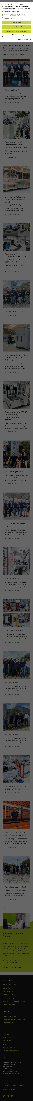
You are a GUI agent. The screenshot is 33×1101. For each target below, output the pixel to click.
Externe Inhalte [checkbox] (8, 18)
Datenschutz (20, 39)
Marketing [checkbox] (22, 14)
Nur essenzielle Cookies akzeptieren (16, 31)
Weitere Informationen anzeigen (16, 35)
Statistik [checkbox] (14, 14)
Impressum (28, 39)
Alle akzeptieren (16, 22)
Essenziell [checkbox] (6, 14)
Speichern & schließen (16, 27)
